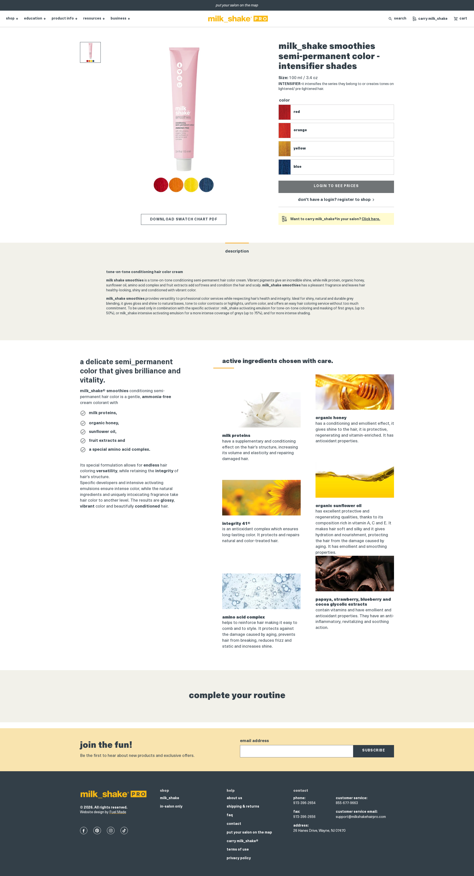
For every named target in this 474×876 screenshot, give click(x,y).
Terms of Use (238, 850)
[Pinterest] (97, 830)
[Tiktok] (124, 830)
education (33, 19)
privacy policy (239, 858)
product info (63, 19)
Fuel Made (117, 812)
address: (301, 826)
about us (234, 798)
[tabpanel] (237, 294)
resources (92, 19)
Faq (230, 815)
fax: (296, 812)
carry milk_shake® (242, 841)
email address (254, 741)
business (118, 19)
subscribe (373, 750)
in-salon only (171, 807)
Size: (283, 78)
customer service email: (356, 812)
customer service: (351, 798)
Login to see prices (336, 186)
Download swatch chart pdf (183, 219)
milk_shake (169, 798)
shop (10, 19)
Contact (234, 824)
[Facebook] (83, 830)
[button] (460, 19)
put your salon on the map (249, 832)
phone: (299, 798)
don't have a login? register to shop (335, 200)
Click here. (371, 219)
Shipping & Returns (243, 807)
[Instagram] (111, 830)
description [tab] (237, 251)
